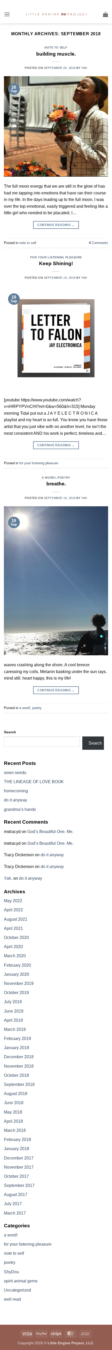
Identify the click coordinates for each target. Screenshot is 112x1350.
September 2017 (19, 1185)
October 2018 (16, 1075)
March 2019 (15, 1029)
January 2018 (16, 1148)
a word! (49, 477)
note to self (56, 47)
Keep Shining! (56, 263)
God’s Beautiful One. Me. (50, 831)
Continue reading (56, 225)
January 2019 (16, 1047)
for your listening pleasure (56, 257)
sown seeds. (15, 772)
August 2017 (15, 1194)
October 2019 (16, 992)
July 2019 (13, 1002)
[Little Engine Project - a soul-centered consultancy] (56, 14)
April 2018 (13, 1121)
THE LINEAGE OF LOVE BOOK (34, 782)
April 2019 (13, 1020)
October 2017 (16, 1176)
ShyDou (11, 1272)
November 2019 (19, 983)
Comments (98, 243)
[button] (7, 14)
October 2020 (16, 937)
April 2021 (13, 928)
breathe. (56, 483)
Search (10, 732)
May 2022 (13, 901)
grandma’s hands (20, 809)
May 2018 (13, 1112)
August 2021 (15, 919)
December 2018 (19, 1057)
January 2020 (16, 974)
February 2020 (17, 965)
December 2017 (19, 1158)
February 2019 (17, 1038)
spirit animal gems (21, 1281)
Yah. (8, 878)
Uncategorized (17, 1290)
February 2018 (17, 1139)
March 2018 (15, 1130)
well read (12, 1299)
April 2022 (13, 910)
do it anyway (15, 800)
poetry (64, 477)
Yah (84, 67)
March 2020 (15, 956)
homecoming (16, 791)
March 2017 (15, 1213)
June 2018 (13, 1103)
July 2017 (13, 1204)
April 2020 (13, 946)
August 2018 (15, 1093)
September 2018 (19, 1084)
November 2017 (19, 1167)
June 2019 (13, 1011)
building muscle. (56, 54)
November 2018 (19, 1066)
